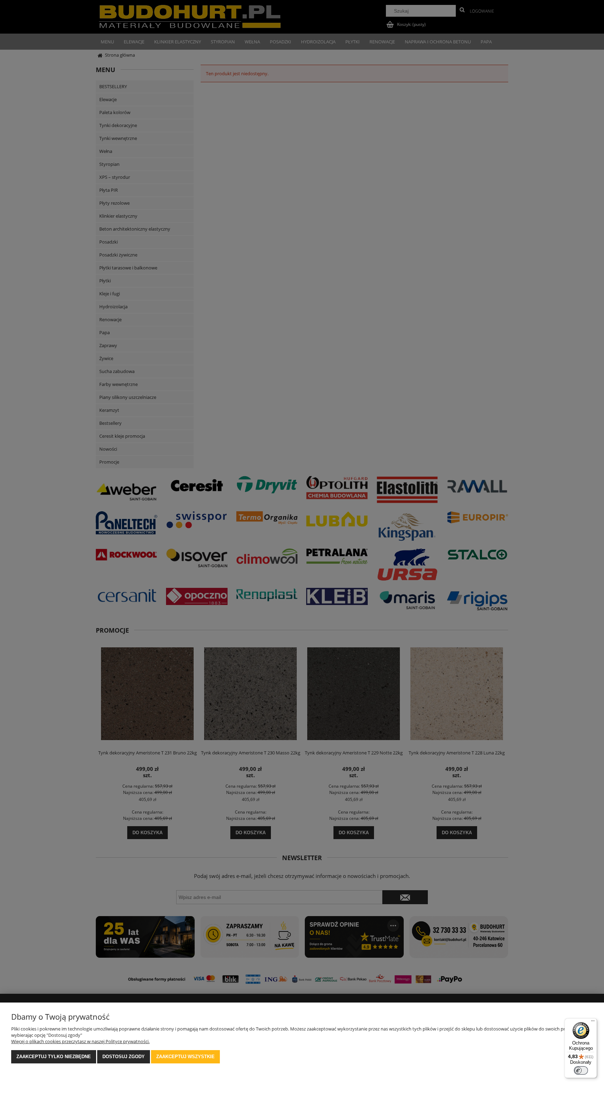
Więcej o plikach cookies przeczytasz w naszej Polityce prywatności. (80, 1041)
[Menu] (593, 1022)
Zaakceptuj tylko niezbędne (53, 1056)
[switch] (581, 1070)
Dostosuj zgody (123, 1056)
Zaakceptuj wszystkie (185, 1056)
